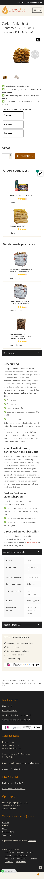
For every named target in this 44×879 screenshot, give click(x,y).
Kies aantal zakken (11, 109)
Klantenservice (7, 706)
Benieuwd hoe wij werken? (12, 783)
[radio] (13, 115)
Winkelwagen (34, 874)
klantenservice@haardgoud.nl (30, 763)
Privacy (30, 852)
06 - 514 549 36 (35, 2)
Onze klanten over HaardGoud (13, 788)
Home (5, 680)
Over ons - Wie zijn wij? (11, 769)
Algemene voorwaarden (14, 852)
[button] (38, 39)
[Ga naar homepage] (14, 10)
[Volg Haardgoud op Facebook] (40, 867)
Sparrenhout (21, 861)
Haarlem (5, 822)
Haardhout (13, 680)
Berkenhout (25, 680)
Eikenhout (33, 858)
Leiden (4, 828)
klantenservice (32, 542)
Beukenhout (21, 858)
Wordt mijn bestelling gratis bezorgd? (16, 715)
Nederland (32, 840)
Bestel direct (23, 156)
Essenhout (9, 861)
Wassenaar (6, 834)
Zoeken (22, 875)
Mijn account (7, 875)
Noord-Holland (8, 831)
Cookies (8, 855)
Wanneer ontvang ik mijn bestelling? (16, 719)
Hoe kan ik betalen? (9, 710)
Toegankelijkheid (20, 855)
